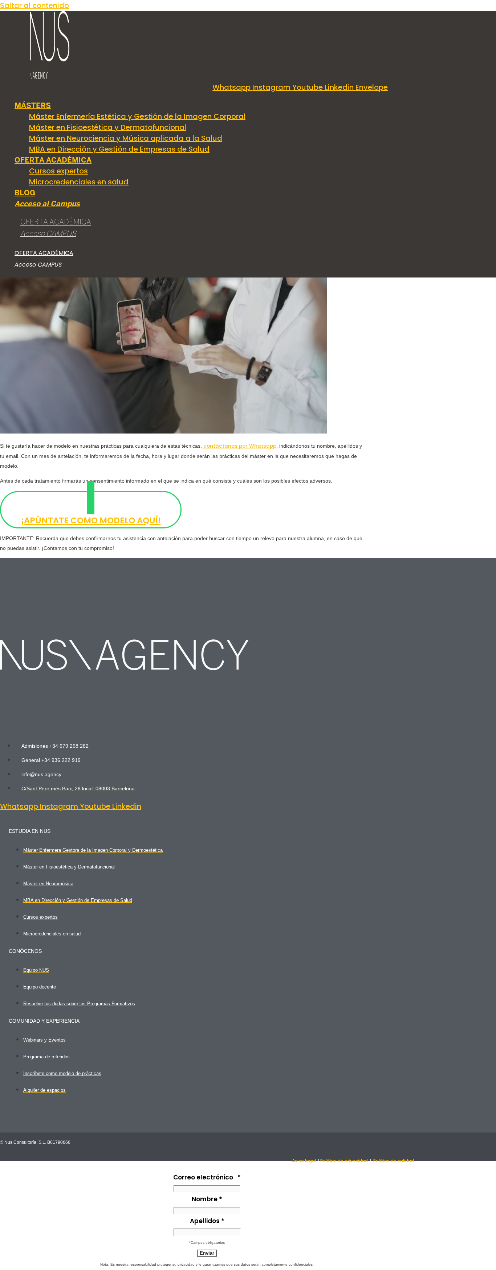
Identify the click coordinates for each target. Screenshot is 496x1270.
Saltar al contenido (34, 5)
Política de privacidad (344, 1161)
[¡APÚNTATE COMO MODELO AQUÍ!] (90, 497)
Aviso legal (304, 1161)
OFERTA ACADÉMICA (55, 222)
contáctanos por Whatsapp (239, 446)
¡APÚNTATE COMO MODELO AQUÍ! (91, 520)
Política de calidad (393, 1161)
